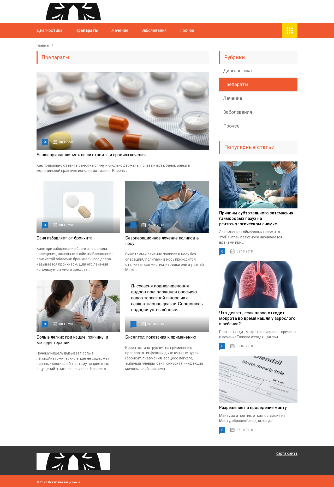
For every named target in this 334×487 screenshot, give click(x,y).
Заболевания (153, 30)
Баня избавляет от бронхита (64, 238)
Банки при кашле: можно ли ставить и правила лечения (91, 154)
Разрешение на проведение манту (253, 407)
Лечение (119, 30)
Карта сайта (286, 453)
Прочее (187, 30)
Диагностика (49, 30)
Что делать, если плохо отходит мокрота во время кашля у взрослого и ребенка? (257, 318)
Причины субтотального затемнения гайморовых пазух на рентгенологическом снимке (256, 218)
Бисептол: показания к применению (160, 337)
